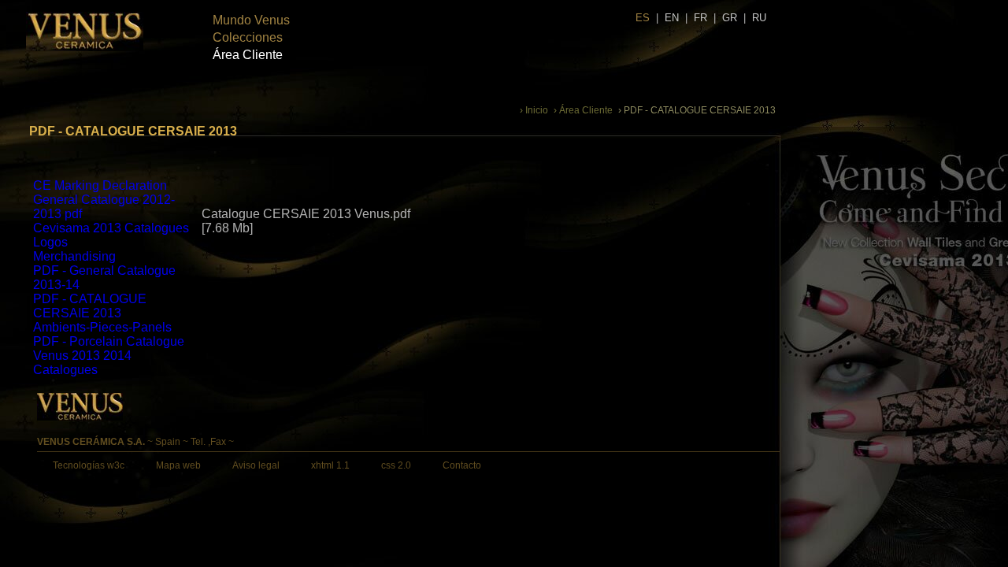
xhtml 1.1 (330, 465)
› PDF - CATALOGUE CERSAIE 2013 (697, 110)
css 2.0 (396, 465)
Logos (50, 242)
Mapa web (178, 465)
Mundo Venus (251, 20)
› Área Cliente (583, 110)
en (672, 18)
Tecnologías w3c (88, 465)
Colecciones (248, 37)
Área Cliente (248, 54)
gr (729, 18)
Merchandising (74, 256)
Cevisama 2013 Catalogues (111, 228)
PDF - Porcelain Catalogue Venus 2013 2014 (108, 348)
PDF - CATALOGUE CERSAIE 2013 (89, 306)
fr (700, 18)
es (643, 18)
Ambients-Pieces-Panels (102, 327)
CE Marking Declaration (100, 185)
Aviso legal (256, 465)
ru (759, 18)
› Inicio (534, 110)
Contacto (462, 465)
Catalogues (65, 369)
